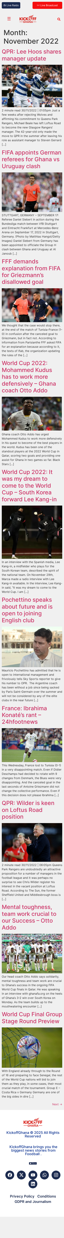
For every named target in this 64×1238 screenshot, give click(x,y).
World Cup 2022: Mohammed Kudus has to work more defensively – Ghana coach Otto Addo (29, 377)
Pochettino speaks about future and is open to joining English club (27, 610)
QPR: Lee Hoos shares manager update (31, 55)
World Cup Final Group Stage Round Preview (32, 1017)
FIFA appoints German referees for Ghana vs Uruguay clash (31, 159)
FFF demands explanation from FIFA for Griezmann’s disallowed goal (31, 271)
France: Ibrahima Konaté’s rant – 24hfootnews (24, 715)
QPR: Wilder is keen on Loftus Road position (28, 809)
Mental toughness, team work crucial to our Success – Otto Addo (29, 917)
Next (57, 1104)
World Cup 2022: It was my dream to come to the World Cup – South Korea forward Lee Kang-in (29, 485)
